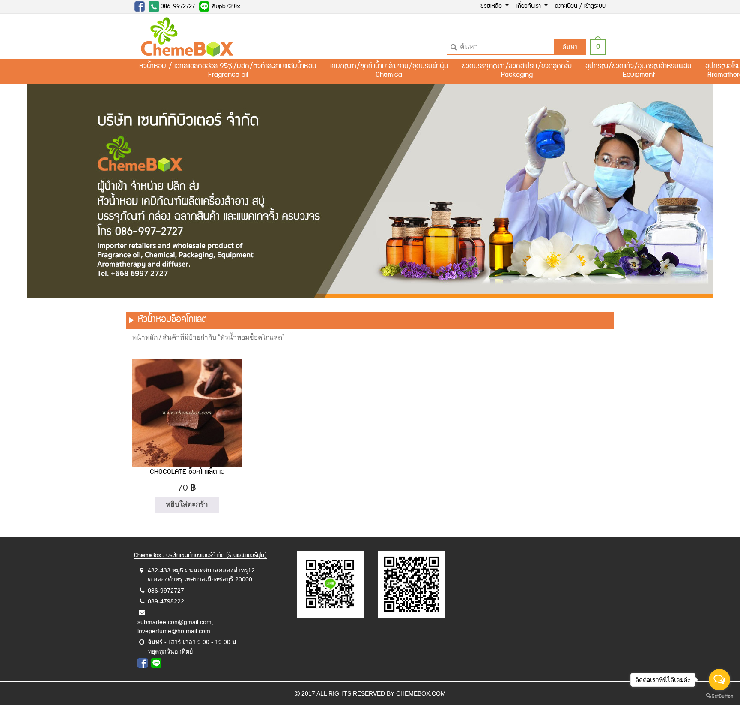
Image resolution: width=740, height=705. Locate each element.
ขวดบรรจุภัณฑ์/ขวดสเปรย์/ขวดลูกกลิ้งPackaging (517, 71)
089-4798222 (166, 601)
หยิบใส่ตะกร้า (187, 504)
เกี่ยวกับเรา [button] (529, 6)
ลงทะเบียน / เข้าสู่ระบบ (580, 6)
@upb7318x (224, 6)
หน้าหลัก (145, 337)
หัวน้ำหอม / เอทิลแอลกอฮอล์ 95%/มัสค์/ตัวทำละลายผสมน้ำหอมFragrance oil (227, 71)
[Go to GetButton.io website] (719, 696)
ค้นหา (570, 46)
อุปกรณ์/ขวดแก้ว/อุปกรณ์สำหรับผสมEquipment (638, 71)
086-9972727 (177, 6)
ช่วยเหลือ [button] (492, 6)
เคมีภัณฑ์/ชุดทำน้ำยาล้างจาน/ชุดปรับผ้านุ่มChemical (389, 71)
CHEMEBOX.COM (421, 693)
